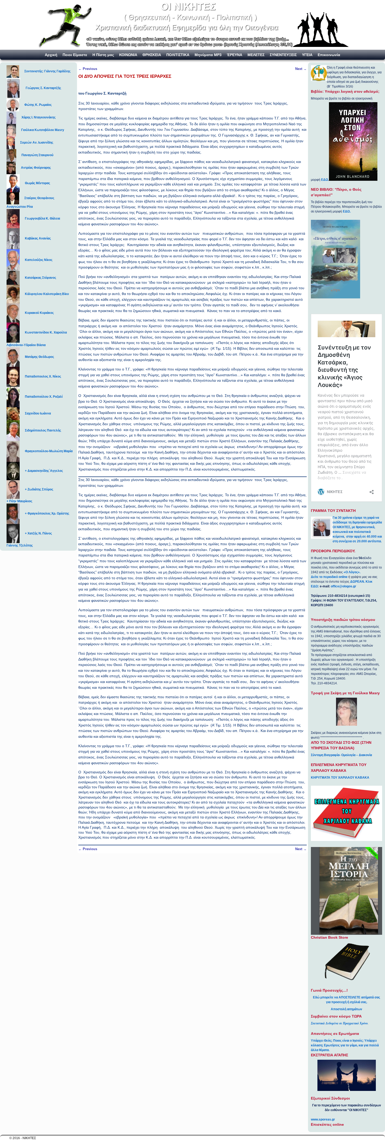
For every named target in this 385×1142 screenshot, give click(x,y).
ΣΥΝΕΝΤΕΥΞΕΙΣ (283, 55)
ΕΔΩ (324, 180)
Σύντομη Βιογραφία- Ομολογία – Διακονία (341, 755)
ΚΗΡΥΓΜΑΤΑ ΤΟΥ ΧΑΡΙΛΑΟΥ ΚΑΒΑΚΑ (340, 777)
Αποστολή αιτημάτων (346, 1009)
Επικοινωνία (329, 55)
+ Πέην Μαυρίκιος (19, 501)
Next (301, 69)
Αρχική (51, 55)
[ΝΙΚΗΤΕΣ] (192, 25)
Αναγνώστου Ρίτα (20, 207)
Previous (87, 69)
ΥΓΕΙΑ (307, 55)
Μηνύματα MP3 (208, 55)
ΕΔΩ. (347, 211)
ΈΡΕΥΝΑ (234, 55)
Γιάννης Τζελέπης (20, 545)
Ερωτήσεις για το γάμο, (341, 1045)
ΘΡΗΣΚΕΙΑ (151, 55)
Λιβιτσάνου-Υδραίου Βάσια (26, 345)
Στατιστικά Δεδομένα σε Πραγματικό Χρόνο (339, 1023)
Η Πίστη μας (103, 55)
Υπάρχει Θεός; (321, 1040)
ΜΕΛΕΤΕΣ (256, 55)
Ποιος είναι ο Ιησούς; (348, 1040)
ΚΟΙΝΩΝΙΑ (128, 55)
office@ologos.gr (343, 586)
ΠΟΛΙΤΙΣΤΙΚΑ (177, 55)
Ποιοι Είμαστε (75, 55)
